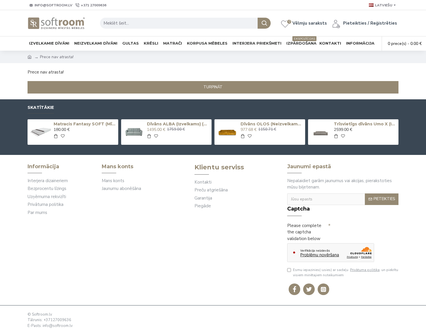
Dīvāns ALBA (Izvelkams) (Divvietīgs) (178, 124)
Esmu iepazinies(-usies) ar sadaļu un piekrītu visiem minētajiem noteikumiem (345, 272)
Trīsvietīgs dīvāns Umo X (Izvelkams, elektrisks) (365, 124)
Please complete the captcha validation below (304, 232)
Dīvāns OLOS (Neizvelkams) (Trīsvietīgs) (272, 124)
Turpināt (213, 87)
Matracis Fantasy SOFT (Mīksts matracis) (85, 124)
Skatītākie (41, 107)
